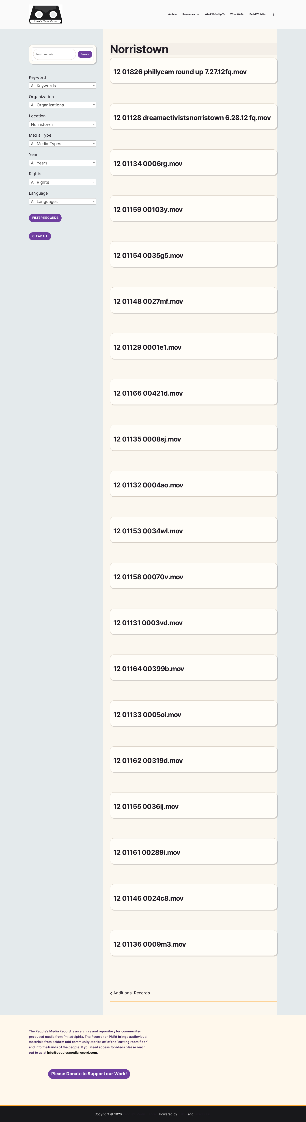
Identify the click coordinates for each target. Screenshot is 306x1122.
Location (37, 116)
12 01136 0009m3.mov (149, 944)
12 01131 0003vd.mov (148, 623)
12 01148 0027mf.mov (148, 301)
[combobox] (62, 85)
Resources (189, 14)
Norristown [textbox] (42, 124)
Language (38, 193)
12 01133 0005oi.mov (147, 715)
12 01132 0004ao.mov (148, 485)
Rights (35, 173)
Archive (172, 14)
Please (89, 1073)
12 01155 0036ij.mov (146, 806)
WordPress (203, 1114)
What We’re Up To (215, 14)
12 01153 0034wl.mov (148, 531)
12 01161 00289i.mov (147, 852)
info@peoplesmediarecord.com (72, 1052)
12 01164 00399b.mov (148, 669)
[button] (197, 14)
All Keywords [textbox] (43, 85)
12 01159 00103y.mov (148, 209)
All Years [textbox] (39, 163)
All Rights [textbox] (40, 182)
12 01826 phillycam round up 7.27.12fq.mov (180, 72)
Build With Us (257, 14)
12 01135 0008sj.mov (147, 439)
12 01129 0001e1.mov (147, 347)
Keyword (37, 77)
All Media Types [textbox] (46, 143)
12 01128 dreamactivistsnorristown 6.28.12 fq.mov (192, 118)
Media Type (40, 135)
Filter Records (45, 218)
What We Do (237, 14)
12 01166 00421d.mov (148, 393)
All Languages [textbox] (44, 201)
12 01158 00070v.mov (148, 577)
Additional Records (131, 993)
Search (85, 54)
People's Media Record (140, 1114)
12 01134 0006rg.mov (148, 163)
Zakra (182, 1114)
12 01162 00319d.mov (148, 760)
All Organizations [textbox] (47, 105)
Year (33, 154)
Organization (41, 96)
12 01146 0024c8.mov (148, 898)
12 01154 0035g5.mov (148, 255)
